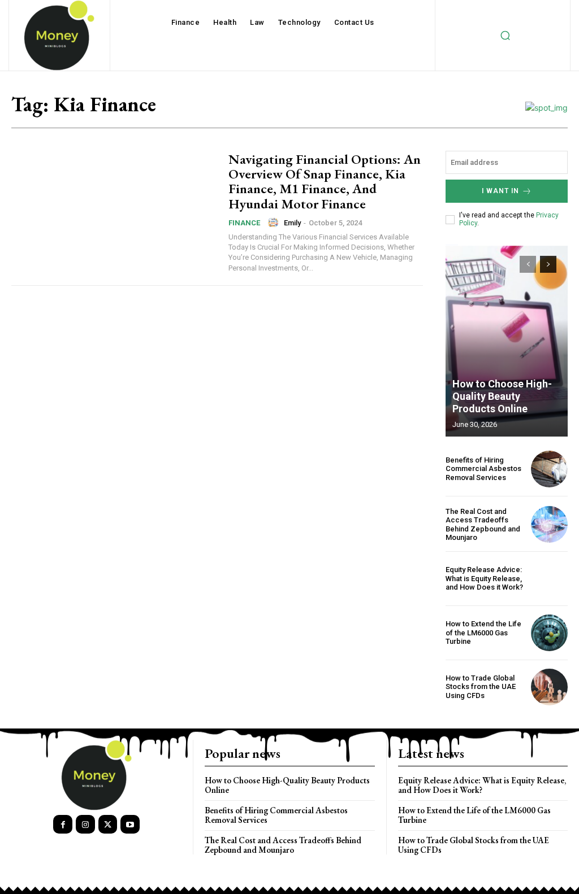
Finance (244, 223)
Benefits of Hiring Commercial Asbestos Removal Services (483, 469)
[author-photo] (274, 222)
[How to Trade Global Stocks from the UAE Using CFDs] (549, 687)
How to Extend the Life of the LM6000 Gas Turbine (483, 633)
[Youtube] (130, 824)
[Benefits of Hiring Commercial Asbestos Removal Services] (549, 469)
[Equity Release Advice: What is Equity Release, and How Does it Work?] (549, 578)
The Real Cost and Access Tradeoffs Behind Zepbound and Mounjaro (483, 524)
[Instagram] (85, 824)
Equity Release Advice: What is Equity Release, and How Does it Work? (484, 578)
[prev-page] (528, 264)
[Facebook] (62, 824)
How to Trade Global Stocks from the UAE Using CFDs (481, 687)
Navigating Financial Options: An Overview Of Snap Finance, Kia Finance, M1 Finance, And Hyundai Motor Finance (324, 181)
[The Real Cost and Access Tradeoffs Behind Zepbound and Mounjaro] (549, 524)
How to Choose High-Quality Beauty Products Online (502, 396)
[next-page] (548, 264)
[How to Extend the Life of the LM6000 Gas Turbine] (549, 632)
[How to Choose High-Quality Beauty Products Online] (507, 341)
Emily (292, 223)
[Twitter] (108, 824)
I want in (500, 191)
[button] (505, 35)
